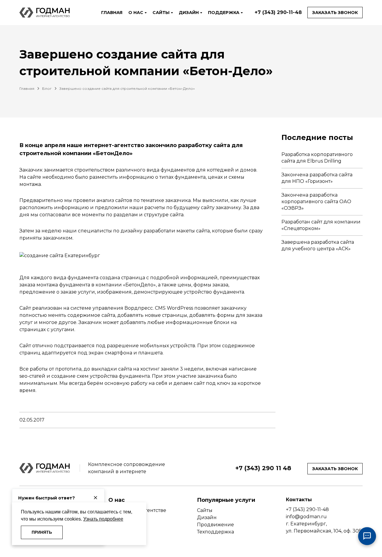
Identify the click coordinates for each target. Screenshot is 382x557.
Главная (26, 88)
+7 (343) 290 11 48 (263, 468)
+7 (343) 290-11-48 (278, 12)
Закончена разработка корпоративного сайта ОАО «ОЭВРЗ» (316, 201)
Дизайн (207, 517)
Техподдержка (215, 532)
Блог (47, 88)
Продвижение (215, 524)
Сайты (204, 510)
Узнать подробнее (103, 518)
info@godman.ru (306, 516)
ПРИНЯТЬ (42, 532)
